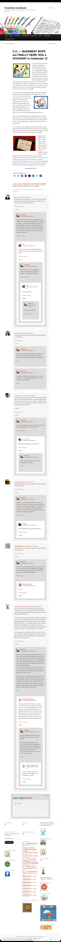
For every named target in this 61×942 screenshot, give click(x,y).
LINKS (40, 35)
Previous (49, 43)
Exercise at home (30, 185)
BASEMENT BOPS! (9, 39)
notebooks (19, 186)
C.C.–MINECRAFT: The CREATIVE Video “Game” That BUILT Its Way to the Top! (30, 863)
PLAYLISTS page (17, 96)
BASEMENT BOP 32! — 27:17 (29, 885)
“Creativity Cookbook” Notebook (42, 150)
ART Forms (33, 35)
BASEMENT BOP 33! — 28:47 (29, 882)
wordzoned (17, 482)
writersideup (25, 186)
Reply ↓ (16, 209)
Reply (44, 814)
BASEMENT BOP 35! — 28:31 (29, 876)
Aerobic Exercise (37, 183)
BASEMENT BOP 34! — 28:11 (29, 879)
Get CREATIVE (25, 35)
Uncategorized (26, 183)
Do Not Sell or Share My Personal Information (35, 936)
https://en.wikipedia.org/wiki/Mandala (28, 681)
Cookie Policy (29, 939)
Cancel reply (46, 795)
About (11, 35)
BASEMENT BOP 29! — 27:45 (29, 895)
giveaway (15, 186)
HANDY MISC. (47, 35)
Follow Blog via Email (10, 832)
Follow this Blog (9, 842)
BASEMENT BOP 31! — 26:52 (29, 888)
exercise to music (38, 185)
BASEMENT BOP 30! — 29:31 (29, 892)
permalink (37, 186)
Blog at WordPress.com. (21, 936)
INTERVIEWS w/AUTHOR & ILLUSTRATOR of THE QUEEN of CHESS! (29, 849)
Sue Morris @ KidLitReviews (21, 606)
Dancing (24, 185)
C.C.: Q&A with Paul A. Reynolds (30, 856)
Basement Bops (43, 83)
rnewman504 (17, 333)
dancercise (19, 185)
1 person (21, 206)
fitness (43, 185)
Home (6, 35)
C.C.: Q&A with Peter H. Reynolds (30, 852)
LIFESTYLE (17, 35)
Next (54, 43)
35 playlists (30, 128)
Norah (16, 197)
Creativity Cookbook (15, 7)
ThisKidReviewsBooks (19, 546)
